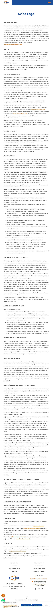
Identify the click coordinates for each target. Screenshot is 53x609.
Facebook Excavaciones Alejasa (35, 588)
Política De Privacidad (28, 600)
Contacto (14, 571)
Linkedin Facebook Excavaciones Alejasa (42, 588)
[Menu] (49, 3)
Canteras (14, 566)
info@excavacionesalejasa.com (13, 44)
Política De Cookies (19, 600)
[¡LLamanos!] (3, 595)
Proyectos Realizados (14, 568)
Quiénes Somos (14, 563)
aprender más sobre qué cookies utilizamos (10, 606)
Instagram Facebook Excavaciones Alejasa (39, 588)
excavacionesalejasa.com (38, 109)
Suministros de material (39, 571)
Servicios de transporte (39, 568)
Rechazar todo (36, 605)
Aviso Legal (35, 600)
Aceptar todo (26, 605)
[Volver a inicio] (6, 2)
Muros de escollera (39, 563)
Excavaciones (38, 566)
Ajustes (46, 605)
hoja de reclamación (38, 526)
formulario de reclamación (23, 539)
